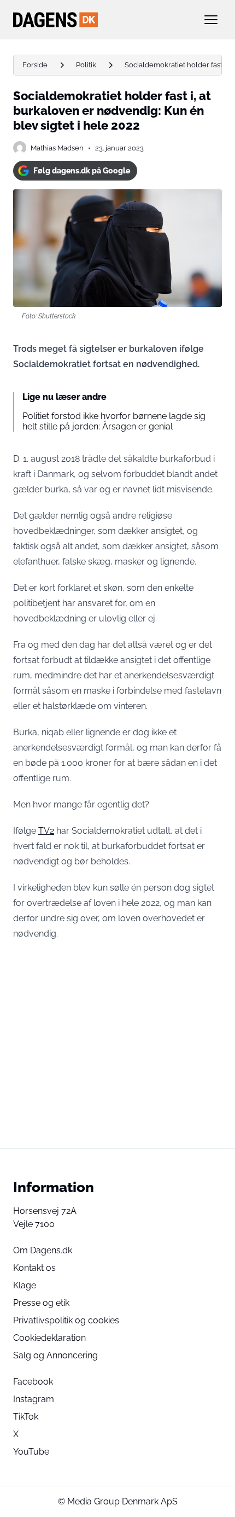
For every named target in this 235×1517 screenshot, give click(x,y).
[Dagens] (100, 19)
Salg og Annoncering (55, 1355)
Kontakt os (34, 1268)
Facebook (33, 1381)
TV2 (46, 831)
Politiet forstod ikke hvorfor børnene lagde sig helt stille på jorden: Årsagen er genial (113, 421)
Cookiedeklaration (49, 1338)
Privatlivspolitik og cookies (66, 1320)
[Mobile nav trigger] (211, 20)
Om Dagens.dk (42, 1250)
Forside (35, 65)
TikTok (25, 1416)
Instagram (33, 1399)
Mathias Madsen (57, 148)
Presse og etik (41, 1303)
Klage (24, 1285)
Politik (86, 65)
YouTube (31, 1451)
